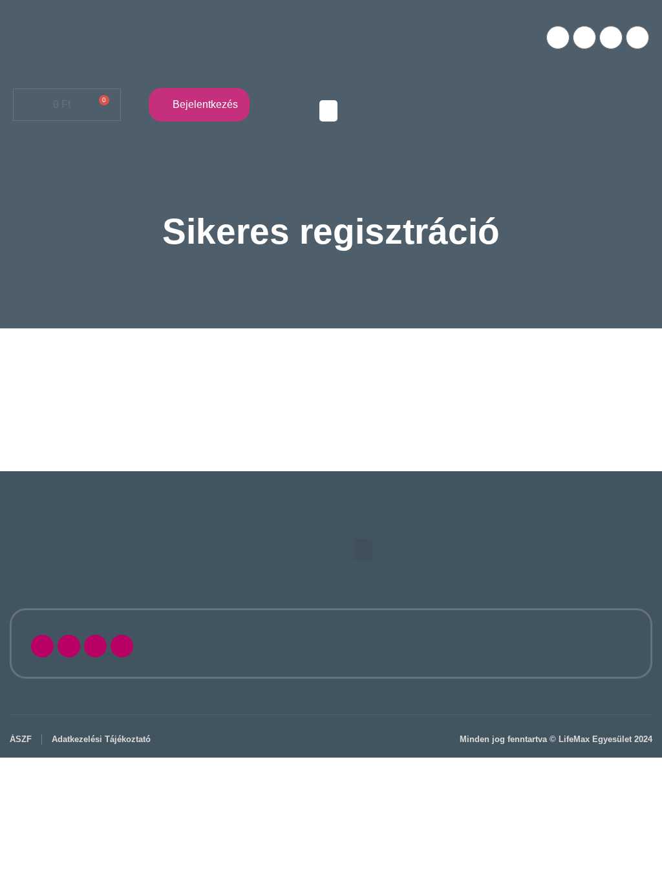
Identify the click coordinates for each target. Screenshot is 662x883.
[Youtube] (584, 37)
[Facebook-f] (42, 646)
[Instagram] (611, 37)
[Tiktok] (637, 37)
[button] (328, 111)
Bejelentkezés (205, 104)
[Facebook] (558, 37)
